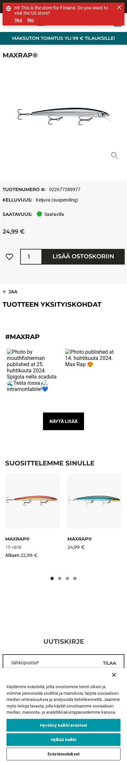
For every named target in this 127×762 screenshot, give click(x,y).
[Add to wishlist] (9, 256)
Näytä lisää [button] (63, 421)
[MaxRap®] (32, 501)
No (30, 20)
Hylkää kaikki (64, 739)
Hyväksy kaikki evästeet (63, 725)
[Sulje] (114, 675)
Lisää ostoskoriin (83, 256)
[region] (63, 715)
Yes (18, 20)
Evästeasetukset (63, 754)
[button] (34, 376)
